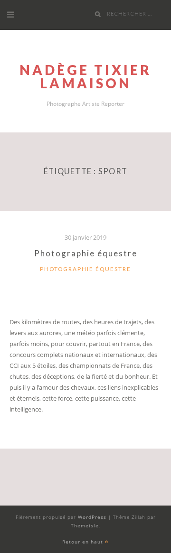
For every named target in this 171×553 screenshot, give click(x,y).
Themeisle (85, 525)
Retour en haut (83, 541)
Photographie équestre (85, 253)
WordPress (92, 517)
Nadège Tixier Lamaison (85, 76)
